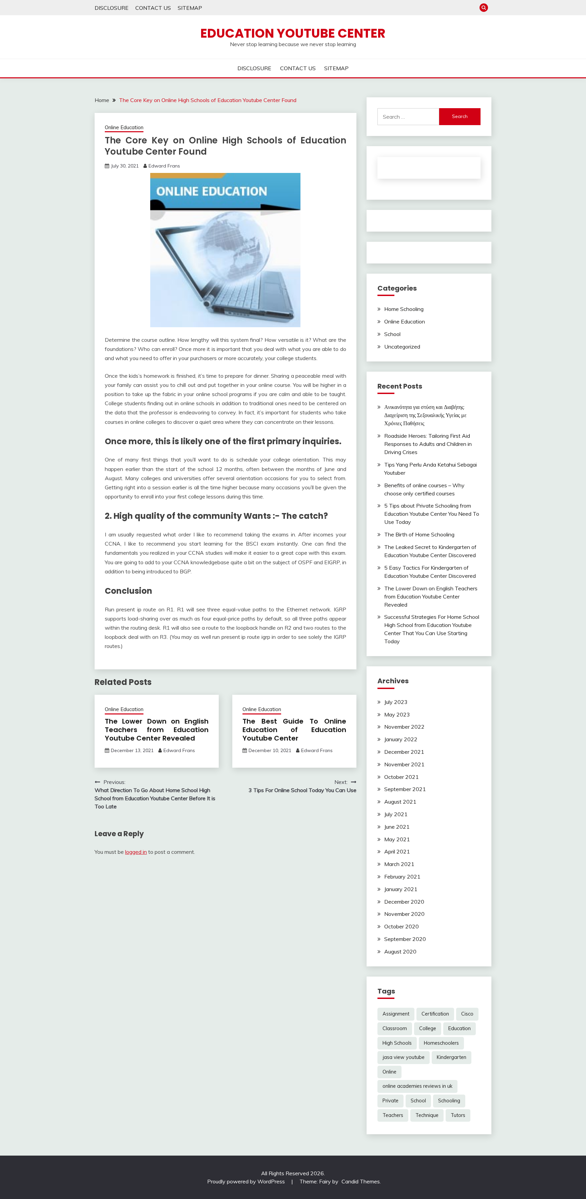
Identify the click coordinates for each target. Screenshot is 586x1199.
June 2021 (397, 826)
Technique (426, 1115)
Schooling (449, 1101)
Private (390, 1101)
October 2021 (401, 776)
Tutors (458, 1115)
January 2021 (400, 889)
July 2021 (396, 814)
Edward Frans (164, 166)
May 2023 (397, 714)
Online (389, 1072)
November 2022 (404, 726)
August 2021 (400, 801)
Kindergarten (451, 1057)
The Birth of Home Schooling (419, 534)
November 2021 (404, 764)
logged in (136, 851)
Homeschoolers (441, 1043)
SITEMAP (190, 7)
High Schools (397, 1043)
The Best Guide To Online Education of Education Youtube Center (294, 729)
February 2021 (402, 876)
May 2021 (397, 839)
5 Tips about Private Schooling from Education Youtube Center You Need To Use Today (431, 513)
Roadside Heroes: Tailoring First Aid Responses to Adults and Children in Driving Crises (428, 443)
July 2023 (396, 702)
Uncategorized (402, 346)
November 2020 (404, 913)
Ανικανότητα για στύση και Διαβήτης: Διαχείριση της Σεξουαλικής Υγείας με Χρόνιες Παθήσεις (425, 415)
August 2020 (400, 951)
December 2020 (404, 901)
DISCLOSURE (112, 7)
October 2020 (401, 926)
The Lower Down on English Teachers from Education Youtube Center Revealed (157, 729)
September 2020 (405, 939)
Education (459, 1028)
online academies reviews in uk (417, 1086)
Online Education (124, 127)
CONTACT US (153, 7)
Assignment (396, 1014)
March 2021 (399, 864)
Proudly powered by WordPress (246, 1181)
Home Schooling (404, 309)
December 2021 (404, 751)
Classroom (395, 1028)
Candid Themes (360, 1181)
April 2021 (397, 851)
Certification (435, 1014)
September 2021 (405, 789)
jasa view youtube (404, 1057)
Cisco (467, 1014)
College (427, 1028)
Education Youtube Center (293, 33)
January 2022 (400, 739)
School (392, 334)
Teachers (393, 1115)
